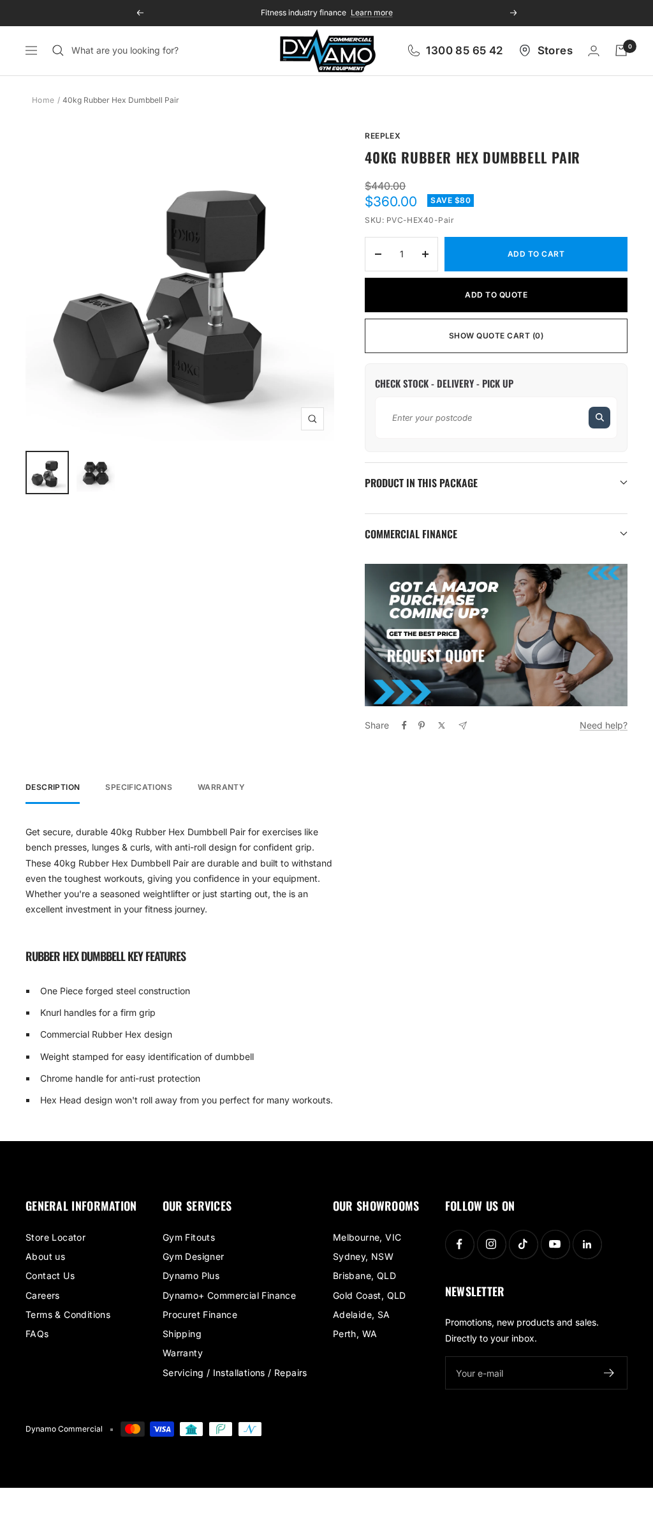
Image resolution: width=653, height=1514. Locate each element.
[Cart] (621, 50)
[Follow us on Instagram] (491, 1244)
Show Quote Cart (496, 335)
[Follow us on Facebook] (459, 1244)
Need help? (603, 725)
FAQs (37, 1333)
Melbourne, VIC (367, 1237)
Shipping (182, 1333)
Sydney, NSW (363, 1256)
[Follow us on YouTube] (555, 1244)
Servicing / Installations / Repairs (235, 1372)
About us (45, 1256)
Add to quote (496, 294)
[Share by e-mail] (463, 726)
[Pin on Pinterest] (421, 725)
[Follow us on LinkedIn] (587, 1244)
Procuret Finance (200, 1314)
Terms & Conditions (68, 1314)
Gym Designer (193, 1256)
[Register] (609, 1372)
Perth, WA (355, 1333)
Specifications (138, 787)
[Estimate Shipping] (599, 417)
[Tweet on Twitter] (441, 725)
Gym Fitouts (189, 1237)
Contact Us (50, 1275)
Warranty (221, 787)
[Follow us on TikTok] (523, 1244)
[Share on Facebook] (404, 725)
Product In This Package (421, 482)
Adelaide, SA (361, 1314)
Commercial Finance (411, 533)
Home (43, 100)
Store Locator (55, 1237)
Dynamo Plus (191, 1275)
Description (53, 787)
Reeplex (382, 135)
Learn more (367, 12)
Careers (43, 1295)
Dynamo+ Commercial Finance (229, 1295)
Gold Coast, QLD (369, 1295)
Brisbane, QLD (364, 1275)
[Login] (593, 50)
